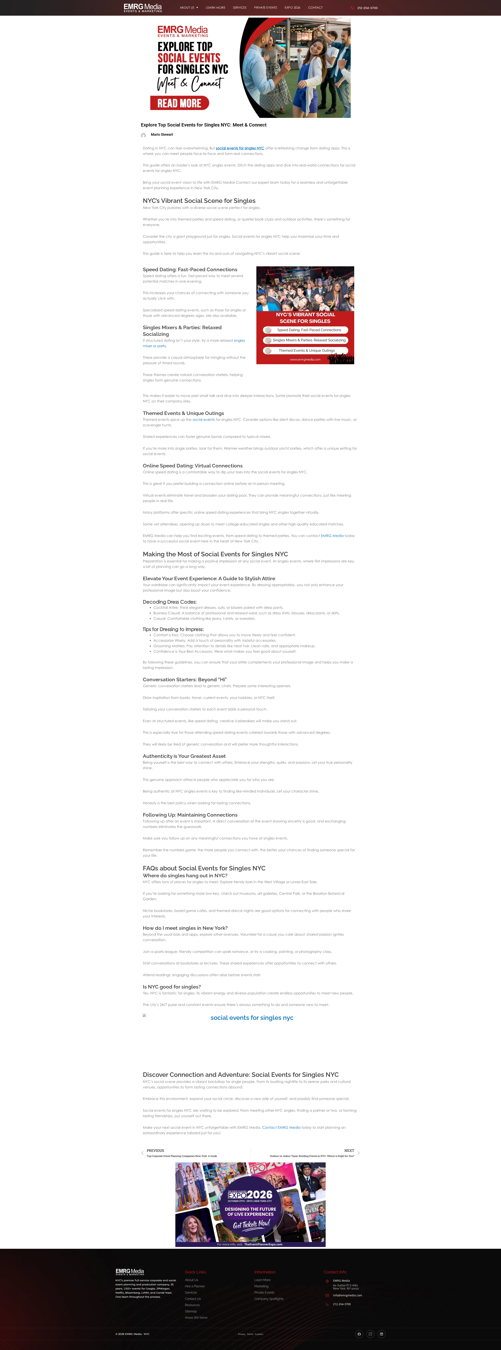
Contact (315, 7)
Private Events (265, 7)
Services (239, 7)
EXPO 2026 (292, 7)
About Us (187, 7)
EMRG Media (332, 535)
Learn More (215, 7)
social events (204, 419)
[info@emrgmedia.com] (327, 1295)
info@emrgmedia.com (347, 1295)
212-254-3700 (367, 8)
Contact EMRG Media (281, 1127)
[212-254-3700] (352, 8)
